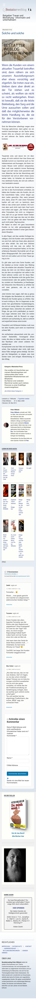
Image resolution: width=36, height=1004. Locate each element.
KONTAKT (28, 946)
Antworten (9, 604)
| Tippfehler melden (23, 399)
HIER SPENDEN (18, 908)
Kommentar (12, 736)
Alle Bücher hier (18, 836)
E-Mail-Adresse (12, 765)
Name (9, 758)
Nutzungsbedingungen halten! (22, 576)
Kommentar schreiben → (11, 574)
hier (12, 431)
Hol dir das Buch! (18, 833)
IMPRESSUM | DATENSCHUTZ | (13, 946)
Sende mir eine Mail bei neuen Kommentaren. (18, 782)
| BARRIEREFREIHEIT (9, 948)
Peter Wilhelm (15, 410)
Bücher (26, 423)
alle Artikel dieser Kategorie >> (14, 391)
